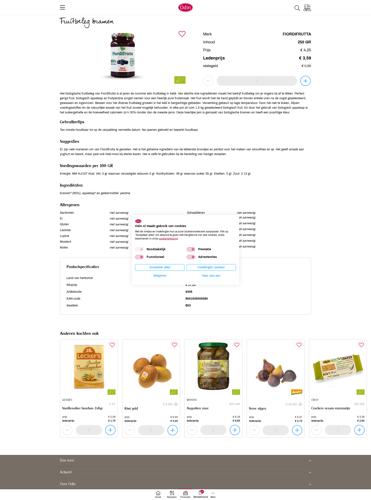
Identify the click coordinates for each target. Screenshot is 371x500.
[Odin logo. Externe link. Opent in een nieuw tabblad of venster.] (138, 221)
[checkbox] (139, 249)
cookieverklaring (168, 238)
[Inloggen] (307, 7)
